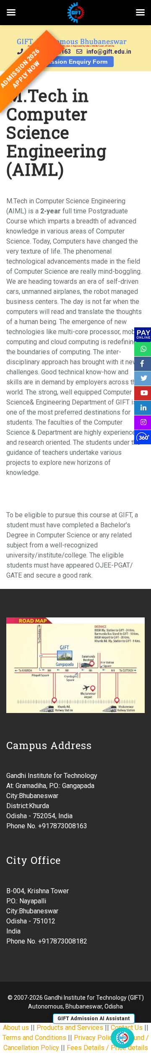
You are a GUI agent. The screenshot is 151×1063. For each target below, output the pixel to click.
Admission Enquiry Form (71, 61)
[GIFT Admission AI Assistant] (122, 1037)
